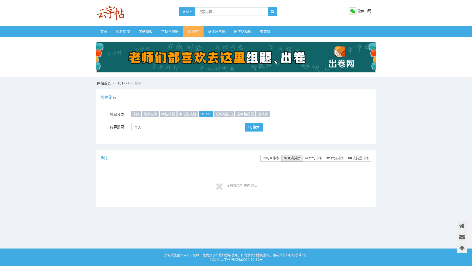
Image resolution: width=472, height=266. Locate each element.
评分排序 (337, 158)
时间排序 (272, 158)
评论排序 (315, 158)
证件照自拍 (216, 31)
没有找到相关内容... (241, 185)
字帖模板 (145, 31)
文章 (186, 11)
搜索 (256, 127)
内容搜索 (117, 126)
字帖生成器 (169, 31)
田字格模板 (242, 31)
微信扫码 (363, 10)
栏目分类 (117, 114)
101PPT (193, 31)
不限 (136, 114)
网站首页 (104, 83)
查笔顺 (265, 31)
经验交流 (123, 31)
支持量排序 (360, 158)
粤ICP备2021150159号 (247, 259)
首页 (103, 31)
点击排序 (293, 158)
